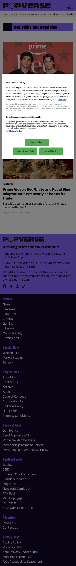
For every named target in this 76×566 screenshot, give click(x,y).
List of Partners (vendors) (14, 131)
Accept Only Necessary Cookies (25, 151)
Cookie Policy (62, 100)
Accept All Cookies (51, 151)
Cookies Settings (36, 142)
